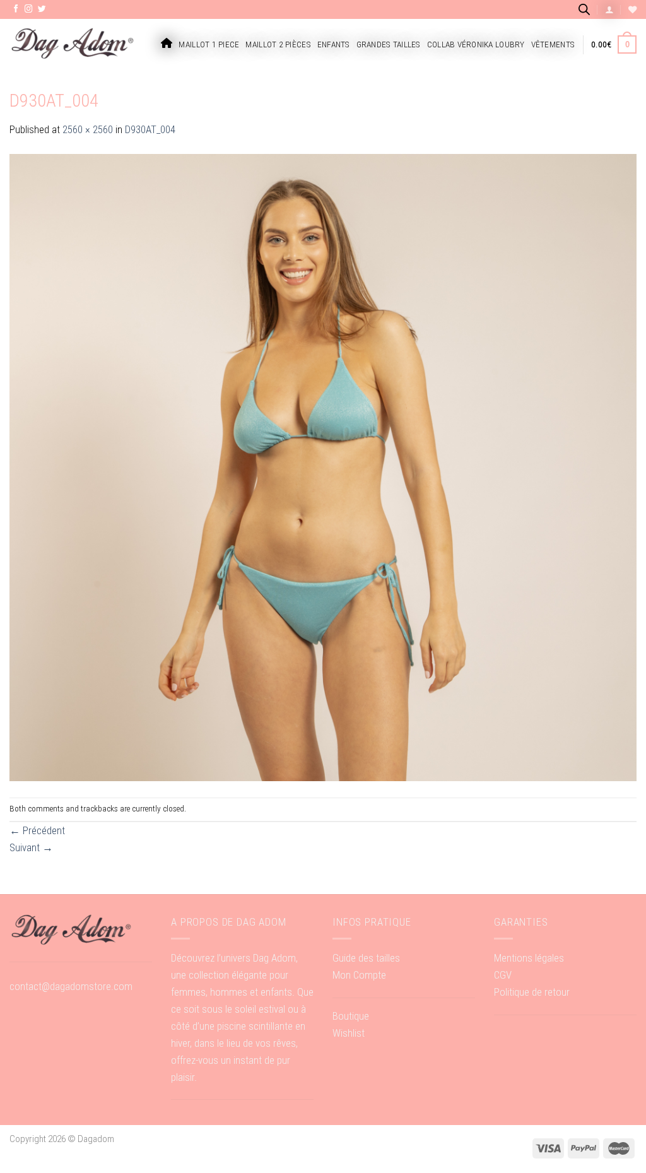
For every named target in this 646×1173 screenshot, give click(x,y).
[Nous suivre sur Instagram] (29, 9)
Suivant (31, 847)
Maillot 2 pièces (277, 44)
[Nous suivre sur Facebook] (16, 9)
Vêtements (553, 44)
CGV (503, 975)
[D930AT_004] (323, 467)
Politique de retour (532, 992)
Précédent (37, 830)
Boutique (350, 1016)
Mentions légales (529, 958)
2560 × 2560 (87, 129)
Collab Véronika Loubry (476, 44)
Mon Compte (359, 975)
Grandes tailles (388, 44)
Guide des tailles (366, 958)
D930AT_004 (150, 129)
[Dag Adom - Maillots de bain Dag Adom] (72, 44)
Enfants (333, 44)
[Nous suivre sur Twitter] (42, 9)
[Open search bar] (584, 9)
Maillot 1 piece (209, 44)
